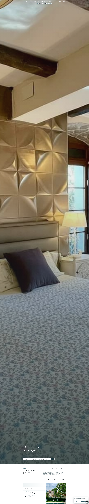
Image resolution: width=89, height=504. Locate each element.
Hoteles (38, 1)
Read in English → (49, 3)
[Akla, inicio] (25, 1)
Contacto (50, 1)
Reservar (64, 1)
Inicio (35, 1)
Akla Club (42, 1)
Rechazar (77, 501)
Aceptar (84, 501)
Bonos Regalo (46, 1)
